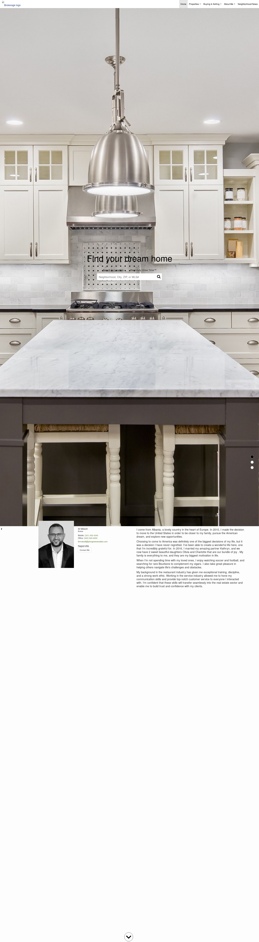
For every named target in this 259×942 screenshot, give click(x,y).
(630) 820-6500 (90, 538)
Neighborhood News (248, 4)
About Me (230, 5)
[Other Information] (252, 467)
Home (183, 4)
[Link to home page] (12, 4)
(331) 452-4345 (91, 535)
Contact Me (85, 550)
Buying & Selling (212, 5)
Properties (195, 5)
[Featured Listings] (252, 462)
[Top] (252, 457)
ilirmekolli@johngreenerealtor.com (93, 541)
